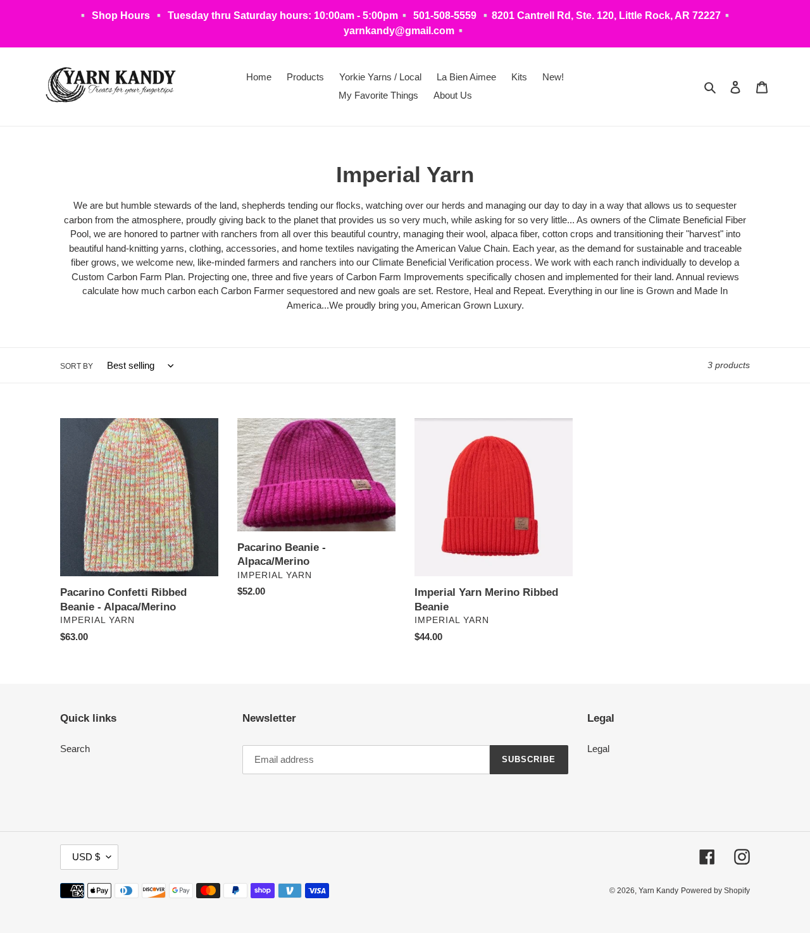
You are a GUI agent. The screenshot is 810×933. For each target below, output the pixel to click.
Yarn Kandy (658, 890)
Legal (598, 748)
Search (75, 748)
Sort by (76, 366)
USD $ (86, 856)
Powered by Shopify (715, 890)
